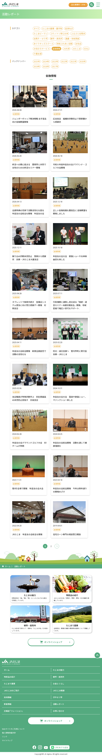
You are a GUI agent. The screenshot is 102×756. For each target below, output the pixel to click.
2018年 (46, 66)
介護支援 (38, 53)
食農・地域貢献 (72, 38)
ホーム (7, 566)
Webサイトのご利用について (13, 729)
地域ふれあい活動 (64, 43)
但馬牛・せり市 (41, 38)
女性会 (78, 43)
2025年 (37, 61)
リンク (4, 736)
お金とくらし (58, 683)
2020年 (82, 61)
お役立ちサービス (42, 48)
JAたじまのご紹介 (11, 690)
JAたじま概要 (59, 690)
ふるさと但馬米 (78, 33)
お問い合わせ (58, 711)
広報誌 (14, 711)
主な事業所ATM (78, 4)
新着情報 (7, 704)
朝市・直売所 (56, 38)
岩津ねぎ (69, 28)
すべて (36, 28)
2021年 (73, 61)
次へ (57, 546)
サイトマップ (7, 740)
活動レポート (58, 704)
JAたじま (77, 48)
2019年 (37, 66)
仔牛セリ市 (57, 697)
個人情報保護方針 (9, 732)
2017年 (55, 66)
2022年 (64, 61)
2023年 (55, 61)
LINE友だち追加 (61, 747)
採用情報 (7, 697)
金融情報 (56, 48)
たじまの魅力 (58, 670)
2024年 (46, 61)
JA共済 (66, 48)
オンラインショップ (53, 642)
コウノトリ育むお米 (59, 33)
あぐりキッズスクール (44, 43)
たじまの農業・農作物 (52, 28)
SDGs (86, 48)
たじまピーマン (41, 33)
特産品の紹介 (9, 676)
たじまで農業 (9, 683)
